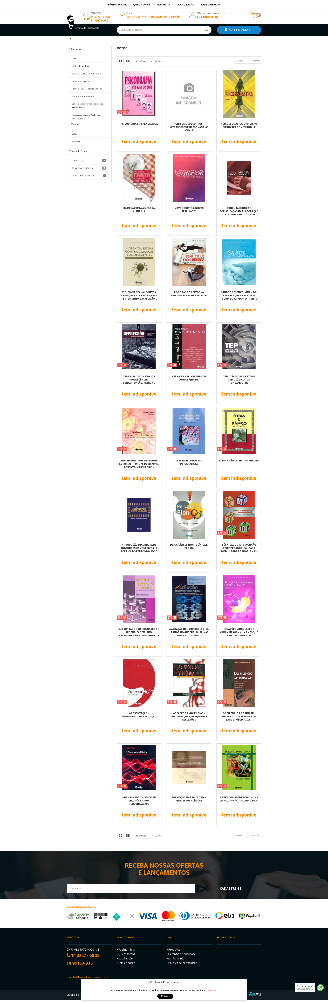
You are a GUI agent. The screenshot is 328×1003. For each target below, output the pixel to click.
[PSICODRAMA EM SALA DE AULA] (139, 94)
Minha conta (176, 959)
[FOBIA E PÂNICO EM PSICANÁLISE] (239, 431)
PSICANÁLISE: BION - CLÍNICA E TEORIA (189, 546)
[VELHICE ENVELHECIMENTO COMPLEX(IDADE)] (189, 346)
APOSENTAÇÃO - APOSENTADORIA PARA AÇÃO (139, 714)
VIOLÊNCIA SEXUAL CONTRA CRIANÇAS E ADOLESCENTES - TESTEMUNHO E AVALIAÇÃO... (139, 295)
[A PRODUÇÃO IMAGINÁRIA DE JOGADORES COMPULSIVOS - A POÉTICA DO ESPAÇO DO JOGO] (139, 515)
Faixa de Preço (79, 151)
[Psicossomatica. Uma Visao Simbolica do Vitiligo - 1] (239, 94)
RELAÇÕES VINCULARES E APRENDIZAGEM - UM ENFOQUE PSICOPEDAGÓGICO (239, 632)
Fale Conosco (210, 4)
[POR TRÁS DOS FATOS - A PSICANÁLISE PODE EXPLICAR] (189, 262)
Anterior (239, 61)
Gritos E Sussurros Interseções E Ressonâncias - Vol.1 (188, 127)
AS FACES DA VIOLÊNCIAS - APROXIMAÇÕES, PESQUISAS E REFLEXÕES (189, 716)
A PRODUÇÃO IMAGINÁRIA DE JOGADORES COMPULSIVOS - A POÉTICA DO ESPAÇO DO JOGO (139, 548)
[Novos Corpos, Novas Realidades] (189, 178)
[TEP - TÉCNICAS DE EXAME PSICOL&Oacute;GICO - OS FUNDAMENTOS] (239, 346)
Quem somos (142, 4)
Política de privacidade (182, 963)
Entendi (165, 996)
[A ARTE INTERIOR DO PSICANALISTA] (189, 431)
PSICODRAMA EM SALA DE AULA (139, 123)
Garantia (163, 4)
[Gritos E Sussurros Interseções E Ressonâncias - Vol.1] (189, 94)
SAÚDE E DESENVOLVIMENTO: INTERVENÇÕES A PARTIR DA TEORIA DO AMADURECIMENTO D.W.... (239, 296)
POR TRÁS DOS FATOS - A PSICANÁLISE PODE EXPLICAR (189, 293)
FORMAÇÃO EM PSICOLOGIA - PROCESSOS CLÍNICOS (189, 799)
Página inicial (117, 4)
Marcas (75, 124)
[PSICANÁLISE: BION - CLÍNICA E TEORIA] (189, 515)
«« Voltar (76, 141)
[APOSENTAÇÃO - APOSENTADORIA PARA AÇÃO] (139, 683)
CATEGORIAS (240, 29)
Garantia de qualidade (182, 954)
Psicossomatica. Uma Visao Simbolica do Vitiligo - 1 (239, 125)
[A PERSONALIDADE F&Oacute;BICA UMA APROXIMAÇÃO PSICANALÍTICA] (239, 767)
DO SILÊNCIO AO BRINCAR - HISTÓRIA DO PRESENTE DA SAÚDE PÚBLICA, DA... (239, 716)
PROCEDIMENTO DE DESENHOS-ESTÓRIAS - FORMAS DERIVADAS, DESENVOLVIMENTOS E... (139, 464)
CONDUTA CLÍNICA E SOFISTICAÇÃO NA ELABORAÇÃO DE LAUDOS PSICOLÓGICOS (239, 211)
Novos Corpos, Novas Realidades (189, 209)
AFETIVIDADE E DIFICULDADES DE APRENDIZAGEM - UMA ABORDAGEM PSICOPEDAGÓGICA (139, 632)
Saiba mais (212, 990)
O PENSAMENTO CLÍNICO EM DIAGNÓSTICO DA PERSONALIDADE (139, 800)
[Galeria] (121, 61)
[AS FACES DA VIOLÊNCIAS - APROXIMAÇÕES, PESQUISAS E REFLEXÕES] (189, 683)
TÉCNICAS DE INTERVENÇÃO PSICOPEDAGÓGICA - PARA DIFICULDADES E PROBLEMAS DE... (239, 549)
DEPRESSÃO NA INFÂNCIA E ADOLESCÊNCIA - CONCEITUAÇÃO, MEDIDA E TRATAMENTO (139, 381)
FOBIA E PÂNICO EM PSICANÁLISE (239, 460)
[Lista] (128, 61)
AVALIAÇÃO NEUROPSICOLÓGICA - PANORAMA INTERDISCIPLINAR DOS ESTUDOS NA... (189, 632)
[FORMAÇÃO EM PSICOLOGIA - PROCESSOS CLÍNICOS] (189, 767)
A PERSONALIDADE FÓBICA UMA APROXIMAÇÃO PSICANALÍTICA (239, 799)
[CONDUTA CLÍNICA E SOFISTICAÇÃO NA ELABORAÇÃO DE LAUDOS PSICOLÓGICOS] (239, 178)
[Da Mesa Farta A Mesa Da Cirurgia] (139, 178)
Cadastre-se (231, 888)
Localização (185, 4)
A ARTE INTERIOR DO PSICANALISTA (189, 462)
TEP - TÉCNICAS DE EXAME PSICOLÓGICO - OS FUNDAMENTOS (239, 379)
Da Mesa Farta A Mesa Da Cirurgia (139, 209)
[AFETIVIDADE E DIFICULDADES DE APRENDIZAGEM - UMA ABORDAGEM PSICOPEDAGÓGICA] (139, 599)
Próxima (255, 61)
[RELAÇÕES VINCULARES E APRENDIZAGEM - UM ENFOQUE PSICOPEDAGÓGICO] (239, 599)
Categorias (77, 49)
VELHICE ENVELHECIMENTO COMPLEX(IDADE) (189, 378)
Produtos (174, 950)
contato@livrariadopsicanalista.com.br (153, 17)
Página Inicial (126, 950)
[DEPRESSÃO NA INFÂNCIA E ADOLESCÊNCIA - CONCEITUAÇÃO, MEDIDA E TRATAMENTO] (139, 346)
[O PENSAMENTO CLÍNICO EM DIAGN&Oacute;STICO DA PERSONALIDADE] (139, 767)
